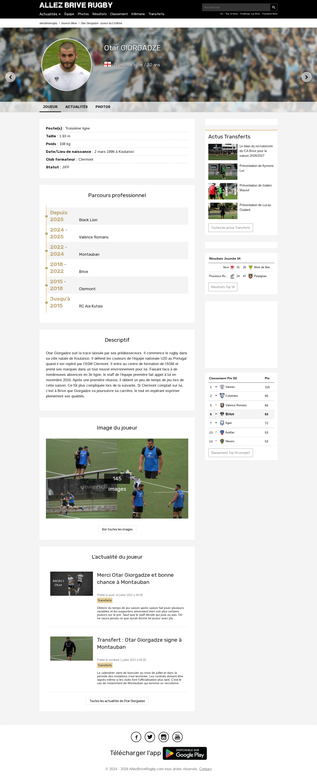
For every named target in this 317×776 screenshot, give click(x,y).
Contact (205, 769)
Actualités (48, 14)
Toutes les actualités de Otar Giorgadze (117, 701)
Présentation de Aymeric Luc (257, 168)
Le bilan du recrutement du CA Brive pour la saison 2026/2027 (256, 150)
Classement (119, 14)
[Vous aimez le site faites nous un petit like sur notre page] (136, 737)
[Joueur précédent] (10, 77)
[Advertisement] (241, 334)
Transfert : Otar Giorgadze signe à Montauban (139, 643)
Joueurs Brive (69, 23)
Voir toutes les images (117, 529)
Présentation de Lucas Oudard (255, 207)
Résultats (99, 14)
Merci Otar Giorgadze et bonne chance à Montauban (135, 578)
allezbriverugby (48, 23)
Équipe (69, 14)
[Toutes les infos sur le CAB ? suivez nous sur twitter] (150, 737)
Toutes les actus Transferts (230, 228)
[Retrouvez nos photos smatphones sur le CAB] (163, 737)
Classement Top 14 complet (230, 453)
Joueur (50, 107)
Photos (83, 14)
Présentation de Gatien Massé (256, 187)
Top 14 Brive (232, 14)
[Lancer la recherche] (273, 7)
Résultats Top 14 (223, 287)
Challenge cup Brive (250, 14)
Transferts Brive (270, 14)
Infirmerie (138, 14)
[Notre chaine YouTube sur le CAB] (177, 737)
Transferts (156, 14)
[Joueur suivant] (306, 77)
